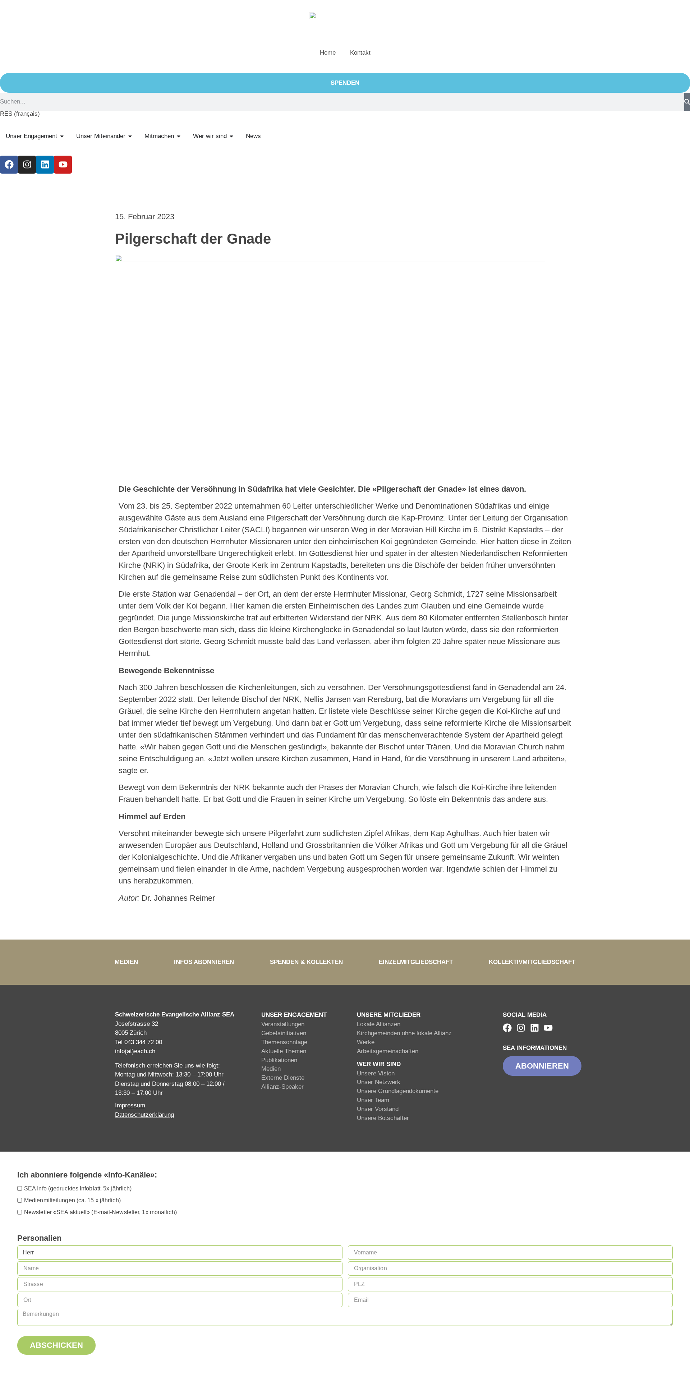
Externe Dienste (282, 1077)
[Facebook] (9, 165)
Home (328, 52)
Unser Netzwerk (378, 1082)
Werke (365, 1042)
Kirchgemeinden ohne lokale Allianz (404, 1033)
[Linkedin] (45, 165)
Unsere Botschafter (383, 1118)
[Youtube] (63, 165)
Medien (126, 962)
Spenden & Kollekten (306, 962)
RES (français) (20, 113)
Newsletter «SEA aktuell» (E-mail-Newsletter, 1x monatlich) (100, 1212)
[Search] (687, 102)
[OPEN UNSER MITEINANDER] (130, 136)
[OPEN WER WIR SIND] (231, 136)
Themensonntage (284, 1042)
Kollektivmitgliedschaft (532, 962)
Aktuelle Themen (283, 1051)
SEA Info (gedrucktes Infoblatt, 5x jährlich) (78, 1188)
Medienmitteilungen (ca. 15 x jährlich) (72, 1200)
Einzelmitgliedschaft (416, 962)
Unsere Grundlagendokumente (397, 1091)
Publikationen (279, 1060)
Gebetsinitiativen (283, 1033)
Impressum (130, 1105)
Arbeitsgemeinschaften (387, 1051)
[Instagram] (27, 165)
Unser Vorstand (378, 1109)
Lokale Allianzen (378, 1024)
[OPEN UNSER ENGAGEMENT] (62, 136)
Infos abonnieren (204, 962)
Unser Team (373, 1100)
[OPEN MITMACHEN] (178, 136)
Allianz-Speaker (282, 1086)
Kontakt (360, 52)
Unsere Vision (376, 1073)
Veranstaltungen (282, 1024)
